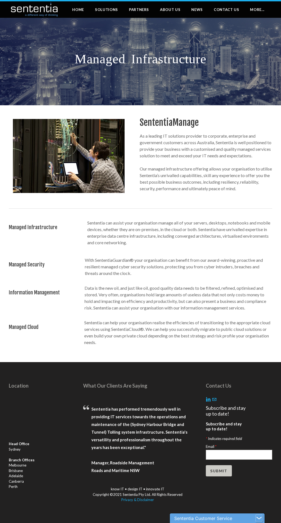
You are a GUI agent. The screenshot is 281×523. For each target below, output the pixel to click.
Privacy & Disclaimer (137, 500)
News (197, 9)
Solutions (106, 9)
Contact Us (226, 9)
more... (257, 9)
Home (78, 9)
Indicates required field (224, 438)
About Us (170, 9)
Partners (139, 9)
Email (211, 446)
